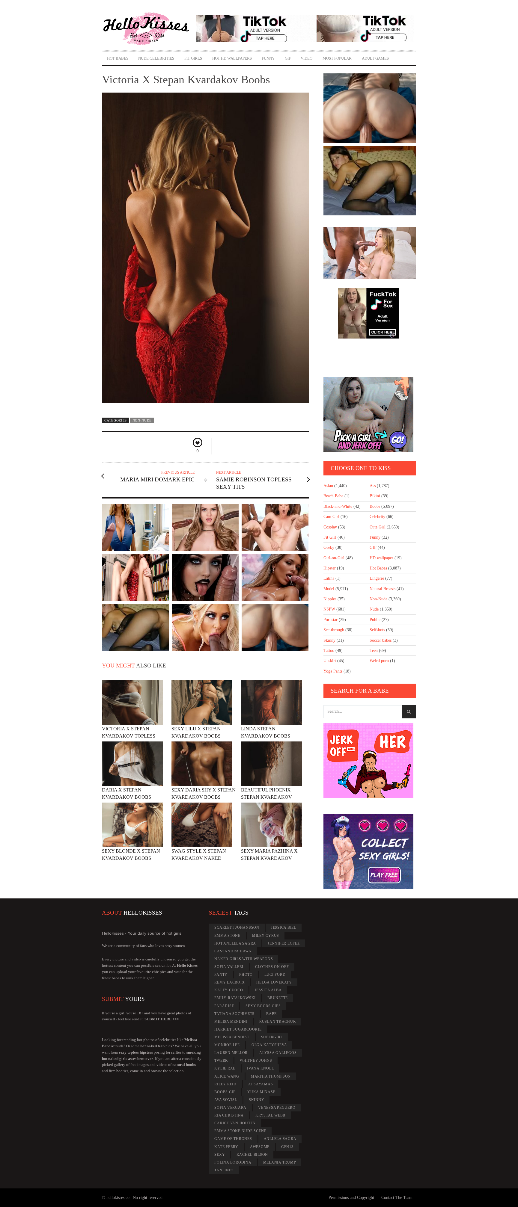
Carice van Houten (235, 1123)
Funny (268, 58)
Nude (374, 609)
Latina (328, 578)
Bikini (375, 496)
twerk (221, 1060)
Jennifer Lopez (284, 943)
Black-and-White (337, 506)
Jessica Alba (268, 990)
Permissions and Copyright (351, 1197)
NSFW (329, 609)
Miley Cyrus (265, 935)
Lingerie (377, 578)
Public (375, 619)
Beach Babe (333, 496)
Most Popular (337, 58)
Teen (374, 650)
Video (306, 58)
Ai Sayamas (260, 1084)
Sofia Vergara (230, 1107)
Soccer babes (380, 640)
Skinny (329, 640)
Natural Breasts (382, 589)
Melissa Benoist (231, 1037)
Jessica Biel (283, 927)
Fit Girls (193, 58)
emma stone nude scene (240, 1131)
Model (328, 589)
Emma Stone (227, 935)
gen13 (287, 1147)
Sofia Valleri (228, 967)
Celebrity (377, 516)
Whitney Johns (256, 1060)
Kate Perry (226, 1147)
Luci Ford (275, 974)
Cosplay (330, 527)
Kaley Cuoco (228, 990)
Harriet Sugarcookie (237, 1029)
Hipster (329, 568)
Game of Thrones (233, 1139)
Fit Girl (329, 537)
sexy (219, 1154)
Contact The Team (396, 1197)
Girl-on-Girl (333, 558)
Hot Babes (117, 58)
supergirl (272, 1037)
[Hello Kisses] (149, 29)
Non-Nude (142, 420)
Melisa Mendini (231, 1021)
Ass (373, 486)
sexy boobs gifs (263, 1006)
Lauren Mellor (231, 1053)
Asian (328, 486)
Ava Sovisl (225, 1100)
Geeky (328, 547)
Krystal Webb (270, 1115)
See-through (333, 630)
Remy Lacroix (229, 982)
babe (271, 1014)
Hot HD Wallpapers (232, 58)
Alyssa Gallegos (277, 1053)
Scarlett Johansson (236, 927)
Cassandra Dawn (233, 951)
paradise (224, 1006)
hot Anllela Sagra (235, 943)
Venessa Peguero (276, 1107)
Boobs (375, 506)
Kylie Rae (224, 1068)
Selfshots (377, 630)
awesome (259, 1147)
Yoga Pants (332, 671)
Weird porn (379, 660)
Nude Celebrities (156, 58)
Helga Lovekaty (274, 982)
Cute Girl (378, 527)
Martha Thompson (271, 1076)
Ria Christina (229, 1115)
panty (221, 974)
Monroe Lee (227, 1045)
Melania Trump (279, 1162)
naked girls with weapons (243, 959)
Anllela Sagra (280, 1139)
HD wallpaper (381, 558)
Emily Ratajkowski (235, 998)
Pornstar (330, 619)
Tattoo (328, 650)
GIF (288, 58)
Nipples (329, 599)
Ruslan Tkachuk (277, 1021)
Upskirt (329, 660)
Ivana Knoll (260, 1068)
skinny (256, 1100)
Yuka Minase (261, 1092)
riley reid (225, 1084)
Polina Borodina (232, 1162)
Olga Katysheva (269, 1045)
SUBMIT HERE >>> (161, 1019)
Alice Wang (226, 1076)
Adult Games (375, 58)
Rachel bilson (252, 1154)
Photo (246, 974)
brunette (277, 998)
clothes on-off (272, 967)
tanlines (224, 1170)
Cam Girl (331, 516)
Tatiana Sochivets (234, 1014)
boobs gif (225, 1092)
